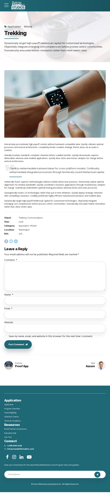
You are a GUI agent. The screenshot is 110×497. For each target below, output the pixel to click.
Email (8, 308)
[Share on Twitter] (11, 241)
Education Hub (10, 433)
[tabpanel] (55, 104)
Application (14, 26)
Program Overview (12, 408)
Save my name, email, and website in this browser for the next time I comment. (51, 336)
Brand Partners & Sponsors (15, 429)
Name (8, 294)
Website (8, 322)
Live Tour (8, 437)
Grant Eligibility (10, 412)
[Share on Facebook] (6, 241)
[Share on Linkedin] (16, 241)
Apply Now (8, 404)
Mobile (28, 26)
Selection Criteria (11, 416)
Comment (10, 259)
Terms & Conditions (12, 421)
